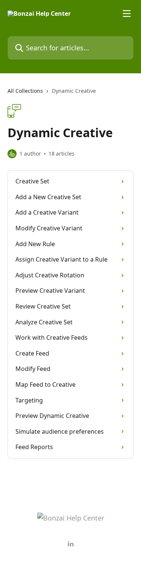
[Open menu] (126, 13)
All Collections (25, 90)
